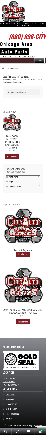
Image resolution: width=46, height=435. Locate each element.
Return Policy (11, 409)
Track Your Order (13, 413)
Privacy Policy (11, 404)
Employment (10, 394)
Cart (38, 429)
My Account (10, 399)
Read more (12, 157)
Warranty (9, 418)
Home (7, 68)
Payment (13, 181)
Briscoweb (38, 425)
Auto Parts (13, 177)
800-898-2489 (16, 384)
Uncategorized (15, 186)
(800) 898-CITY (27, 36)
